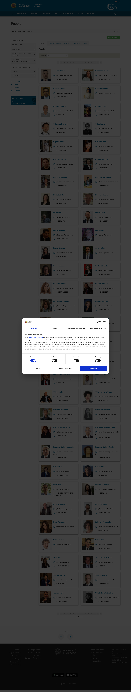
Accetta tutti (93, 368)
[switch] (54, 360)
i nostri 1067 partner (35, 337)
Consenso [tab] (33, 328)
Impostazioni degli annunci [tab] (76, 328)
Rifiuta (38, 368)
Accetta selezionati (65, 368)
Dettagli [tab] (54, 328)
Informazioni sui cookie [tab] (98, 328)
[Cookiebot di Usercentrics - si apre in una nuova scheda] (98, 322)
